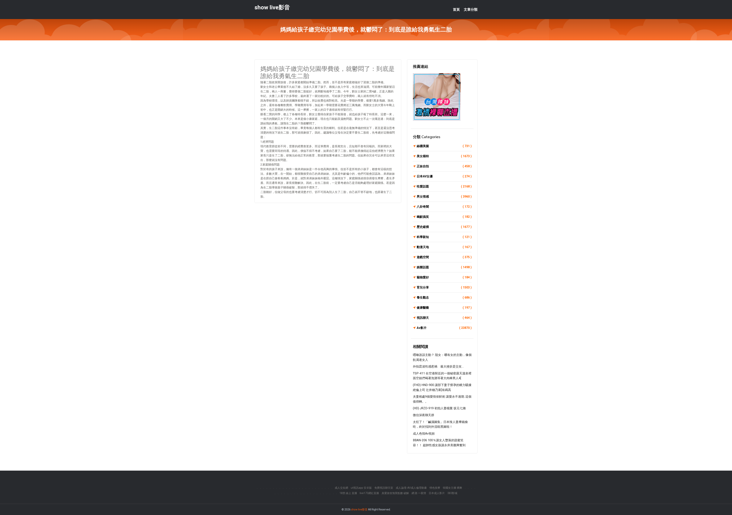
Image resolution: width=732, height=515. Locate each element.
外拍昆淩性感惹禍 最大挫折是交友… (438, 366)
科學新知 (444, 237)
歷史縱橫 (444, 227)
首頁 (456, 9)
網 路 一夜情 (419, 493)
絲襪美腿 (444, 146)
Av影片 (444, 328)
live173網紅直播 (369, 493)
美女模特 (444, 156)
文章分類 (471, 9)
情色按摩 (434, 487)
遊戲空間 (444, 257)
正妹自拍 (444, 166)
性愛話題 (444, 186)
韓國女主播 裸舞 (452, 487)
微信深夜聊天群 (423, 415)
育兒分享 (444, 287)
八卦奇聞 (444, 206)
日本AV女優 (444, 176)
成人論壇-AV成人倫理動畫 (411, 487)
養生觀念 (444, 297)
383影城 (452, 493)
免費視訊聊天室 (383, 487)
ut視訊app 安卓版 (361, 487)
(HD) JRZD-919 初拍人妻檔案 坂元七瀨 (439, 408)
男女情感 (444, 196)
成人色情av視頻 (424, 433)
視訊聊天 (444, 318)
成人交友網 (341, 487)
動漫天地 (444, 247)
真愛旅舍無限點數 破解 (395, 493)
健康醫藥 (444, 307)
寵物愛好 (444, 277)
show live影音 (272, 7)
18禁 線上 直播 (348, 493)
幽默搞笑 (444, 217)
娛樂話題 (444, 267)
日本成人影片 (437, 493)
